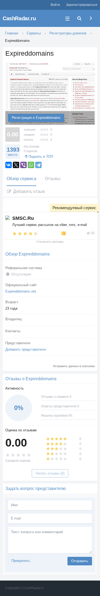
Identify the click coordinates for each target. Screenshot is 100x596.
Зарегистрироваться (81, 5)
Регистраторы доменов (67, 33)
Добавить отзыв (28, 191)
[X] (16, 165)
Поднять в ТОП (41, 157)
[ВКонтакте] (8, 165)
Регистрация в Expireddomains (36, 118)
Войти (55, 5)
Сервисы (34, 33)
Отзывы (53, 178)
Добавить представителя (25, 349)
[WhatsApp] (31, 165)
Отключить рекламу (50, 241)
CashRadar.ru (19, 18)
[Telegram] (38, 165)
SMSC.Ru (23, 218)
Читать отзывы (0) (50, 473)
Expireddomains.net (20, 291)
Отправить (79, 561)
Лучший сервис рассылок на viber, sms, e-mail (49, 225)
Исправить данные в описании (74, 366)
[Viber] (23, 165)
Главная (11, 33)
